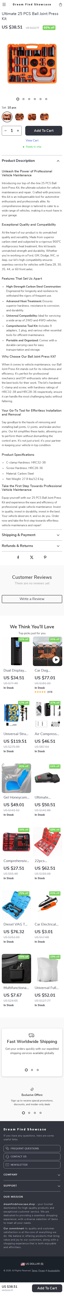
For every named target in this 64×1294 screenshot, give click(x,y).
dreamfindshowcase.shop (19, 1204)
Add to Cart (47, 1288)
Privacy (41, 1271)
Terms (34, 1271)
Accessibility (54, 1271)
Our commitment (14, 1228)
